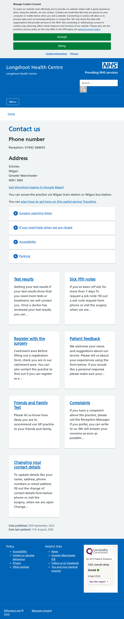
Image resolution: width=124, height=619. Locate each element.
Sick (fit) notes (82, 279)
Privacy (74, 53)
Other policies (21, 567)
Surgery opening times (35, 213)
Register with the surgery (29, 341)
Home (11, 114)
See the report (97, 581)
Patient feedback (85, 338)
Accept (62, 37)
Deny (62, 46)
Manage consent (42, 610)
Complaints (80, 402)
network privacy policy (89, 29)
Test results (23, 279)
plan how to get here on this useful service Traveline (58, 201)
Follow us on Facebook (65, 563)
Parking (24, 256)
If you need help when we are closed (45, 227)
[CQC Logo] (97, 554)
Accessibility (27, 242)
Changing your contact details (27, 464)
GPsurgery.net (12, 610)
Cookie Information (56, 53)
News (55, 551)
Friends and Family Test (31, 405)
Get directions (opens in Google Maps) (36, 187)
